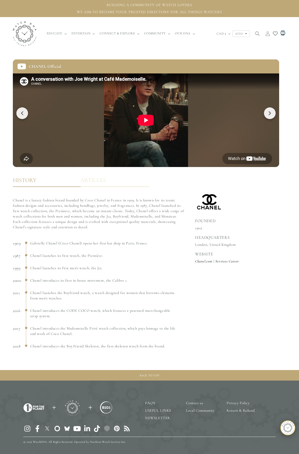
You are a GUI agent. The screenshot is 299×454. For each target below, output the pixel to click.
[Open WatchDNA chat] (287, 427)
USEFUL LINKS (158, 410)
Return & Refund (241, 410)
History (24, 180)
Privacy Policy (238, 403)
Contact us (194, 403)
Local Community (200, 410)
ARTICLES (93, 180)
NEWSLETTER (157, 418)
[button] (56, 33)
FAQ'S (150, 403)
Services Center (227, 261)
